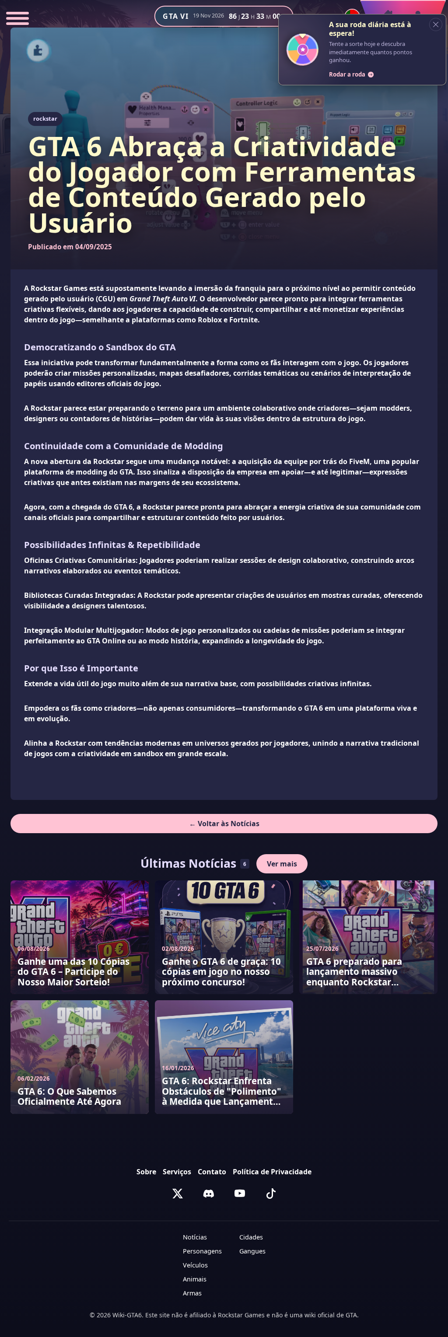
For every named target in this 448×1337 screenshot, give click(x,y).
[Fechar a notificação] (435, 24)
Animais (194, 1279)
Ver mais (282, 864)
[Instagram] (208, 1193)
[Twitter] (177, 1193)
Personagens (202, 1251)
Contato (212, 1171)
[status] (362, 49)
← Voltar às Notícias (224, 823)
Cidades (251, 1237)
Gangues (252, 1251)
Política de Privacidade (272, 1171)
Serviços (177, 1171)
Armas (192, 1293)
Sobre (146, 1171)
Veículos (195, 1265)
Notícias (195, 1237)
